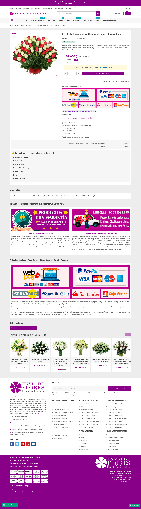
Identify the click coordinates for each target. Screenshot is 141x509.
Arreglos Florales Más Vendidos (90, 412)
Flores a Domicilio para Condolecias (91, 421)
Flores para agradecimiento (116, 407)
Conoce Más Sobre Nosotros (62, 410)
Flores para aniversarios (115, 415)
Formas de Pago (58, 407)
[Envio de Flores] (28, 13)
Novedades (57, 430)
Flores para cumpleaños (115, 421)
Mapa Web (68, 8)
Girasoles (83, 437)
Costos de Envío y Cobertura (31, 8)
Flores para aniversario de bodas (117, 424)
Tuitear (117, 81)
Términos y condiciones (60, 418)
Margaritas (84, 440)
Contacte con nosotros (60, 436)
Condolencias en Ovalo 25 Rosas (40, 360)
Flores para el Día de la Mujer (116, 427)
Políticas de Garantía (60, 415)
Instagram (33, 444)
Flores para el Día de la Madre (116, 404)
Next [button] (129, 334)
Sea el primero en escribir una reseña (23, 328)
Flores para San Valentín (115, 412)
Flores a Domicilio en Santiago (89, 424)
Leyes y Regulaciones (60, 424)
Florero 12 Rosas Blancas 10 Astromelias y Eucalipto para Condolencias (122, 361)
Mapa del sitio (58, 438)
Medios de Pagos (15, 8)
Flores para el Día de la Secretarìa (117, 418)
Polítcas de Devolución (87, 407)
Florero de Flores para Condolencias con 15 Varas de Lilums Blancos (80, 361)
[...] (38, 413)
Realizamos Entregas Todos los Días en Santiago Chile (101, 233)
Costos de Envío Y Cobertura (62, 404)
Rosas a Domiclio (113, 446)
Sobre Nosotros (47, 8)
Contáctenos (59, 8)
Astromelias (84, 449)
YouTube (23, 444)
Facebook (12, 444)
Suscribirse (120, 388)
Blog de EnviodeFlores (87, 427)
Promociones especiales (61, 427)
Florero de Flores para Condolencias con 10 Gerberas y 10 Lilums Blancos (60, 362)
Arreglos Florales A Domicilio (116, 437)
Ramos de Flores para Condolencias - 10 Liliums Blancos (19, 361)
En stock (64, 38)
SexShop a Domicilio (114, 443)
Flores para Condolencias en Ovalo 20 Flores (101, 360)
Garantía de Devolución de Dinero (63, 412)
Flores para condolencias (115, 410)
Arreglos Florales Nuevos (88, 415)
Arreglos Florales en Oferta (88, 418)
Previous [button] (126, 334)
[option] (19, 355)
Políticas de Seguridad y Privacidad (64, 421)
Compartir (107, 81)
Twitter (17, 444)
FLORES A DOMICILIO (20, 460)
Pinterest (126, 81)
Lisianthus (84, 443)
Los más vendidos (59, 433)
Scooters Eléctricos (113, 440)
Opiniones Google (113, 449)
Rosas (82, 435)
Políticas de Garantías (87, 410)
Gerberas (83, 446)
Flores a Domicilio (113, 435)
